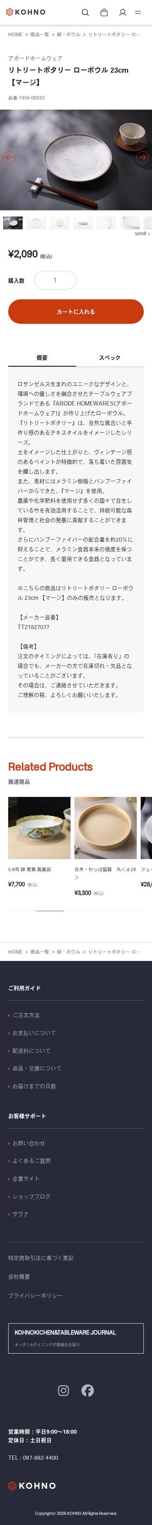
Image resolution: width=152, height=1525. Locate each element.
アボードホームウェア (35, 58)
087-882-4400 (40, 1457)
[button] (9, 157)
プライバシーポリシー (35, 1295)
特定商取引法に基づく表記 (41, 1258)
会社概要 (19, 1276)
